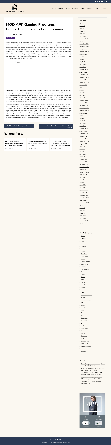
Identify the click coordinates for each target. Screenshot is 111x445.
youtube (102, 1)
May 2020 (82, 213)
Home (54, 8)
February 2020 (84, 221)
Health (97, 8)
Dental (83, 259)
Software (83, 331)
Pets (82, 315)
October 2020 (83, 200)
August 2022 (83, 144)
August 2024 (83, 85)
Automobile (84, 241)
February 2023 (84, 128)
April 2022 (83, 154)
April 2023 (83, 123)
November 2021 (84, 167)
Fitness (83, 277)
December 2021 (84, 164)
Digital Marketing (85, 261)
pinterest (104, 1)
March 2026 (83, 36)
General (83, 287)
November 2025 (84, 46)
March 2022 (83, 157)
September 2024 (84, 82)
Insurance (83, 297)
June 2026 (82, 28)
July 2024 (82, 87)
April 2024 (83, 95)
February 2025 (84, 69)
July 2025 (82, 57)
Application (10, 38)
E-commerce (84, 264)
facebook (97, 1)
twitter (99, 1)
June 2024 (82, 90)
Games (83, 285)
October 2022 (83, 139)
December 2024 (84, 75)
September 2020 (84, 203)
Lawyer (83, 305)
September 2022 (84, 141)
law (82, 302)
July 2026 (82, 26)
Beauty (83, 244)
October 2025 (83, 49)
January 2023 (83, 131)
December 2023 (84, 105)
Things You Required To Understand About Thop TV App (37, 143)
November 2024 (84, 77)
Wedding (83, 351)
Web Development (86, 346)
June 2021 (82, 180)
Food (82, 279)
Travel (68, 8)
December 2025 (84, 44)
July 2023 (82, 116)
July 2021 (82, 177)
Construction (84, 256)
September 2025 (84, 51)
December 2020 (84, 195)
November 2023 (84, 108)
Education (83, 267)
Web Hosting (84, 349)
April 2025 (83, 64)
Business (89, 8)
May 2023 (82, 121)
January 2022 (83, 162)
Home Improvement (86, 295)
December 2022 (84, 134)
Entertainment (85, 269)
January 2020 (83, 223)
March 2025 (83, 67)
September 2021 (84, 172)
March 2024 (83, 98)
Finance (103, 8)
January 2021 (83, 192)
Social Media (84, 328)
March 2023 (83, 126)
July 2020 (82, 208)
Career (83, 251)
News (82, 310)
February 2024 (84, 100)
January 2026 (83, 41)
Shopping (60, 8)
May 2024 (82, 92)
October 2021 (83, 169)
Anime (83, 236)
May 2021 (82, 182)
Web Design (84, 343)
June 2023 (82, 118)
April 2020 (83, 216)
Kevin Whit (19, 35)
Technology (75, 8)
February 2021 (84, 190)
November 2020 (84, 198)
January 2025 (83, 72)
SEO (82, 323)
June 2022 (82, 149)
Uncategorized (85, 341)
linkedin (95, 1)
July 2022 (82, 146)
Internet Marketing (86, 300)
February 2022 (84, 159)
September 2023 (84, 110)
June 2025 (82, 59)
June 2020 (82, 210)
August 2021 (83, 175)
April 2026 (83, 34)
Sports (83, 8)
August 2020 (83, 205)
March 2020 (83, 218)
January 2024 (83, 103)
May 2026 (82, 31)
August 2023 (83, 113)
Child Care (84, 254)
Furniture (83, 282)
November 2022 (84, 136)
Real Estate (84, 320)
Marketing (84, 308)
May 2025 (82, 62)
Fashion (83, 272)
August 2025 (83, 54)
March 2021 (83, 187)
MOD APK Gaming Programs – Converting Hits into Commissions (14, 143)
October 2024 (83, 80)
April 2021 (83, 185)
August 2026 (83, 23)
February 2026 (84, 39)
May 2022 (82, 151)
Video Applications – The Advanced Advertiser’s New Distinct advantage (60, 143)
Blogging (83, 246)
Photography (84, 318)
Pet (82, 313)
